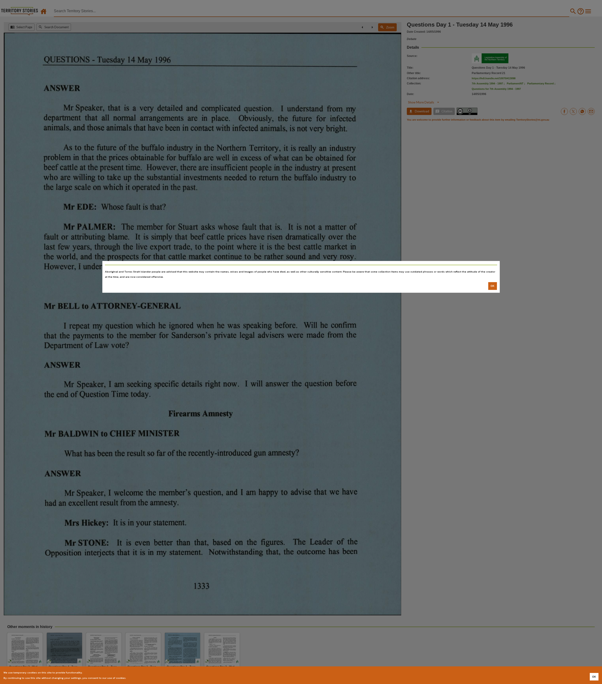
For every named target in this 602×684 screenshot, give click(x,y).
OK (493, 286)
